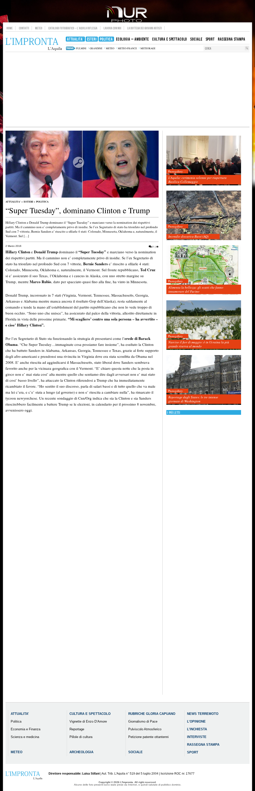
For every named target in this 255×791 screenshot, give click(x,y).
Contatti (24, 28)
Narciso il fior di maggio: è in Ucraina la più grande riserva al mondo (198, 344)
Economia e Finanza (25, 729)
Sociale (135, 752)
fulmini (81, 48)
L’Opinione (196, 721)
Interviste (196, 737)
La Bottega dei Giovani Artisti (144, 28)
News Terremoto (202, 714)
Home (9, 28)
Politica (42, 201)
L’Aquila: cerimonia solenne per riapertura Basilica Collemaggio (197, 180)
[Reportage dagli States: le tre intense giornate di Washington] (203, 380)
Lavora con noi (112, 28)
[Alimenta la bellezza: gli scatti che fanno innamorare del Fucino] (203, 270)
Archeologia (81, 752)
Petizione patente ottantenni (148, 737)
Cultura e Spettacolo (90, 714)
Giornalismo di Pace (142, 721)
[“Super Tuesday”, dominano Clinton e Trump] (82, 196)
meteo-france (127, 48)
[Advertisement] (127, 89)
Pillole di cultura (80, 737)
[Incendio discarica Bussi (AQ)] (203, 216)
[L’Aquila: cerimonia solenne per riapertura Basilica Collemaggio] (203, 161)
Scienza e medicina (25, 737)
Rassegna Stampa (203, 744)
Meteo (38, 28)
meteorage (147, 48)
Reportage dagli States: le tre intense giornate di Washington (193, 399)
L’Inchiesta (197, 729)
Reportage (76, 729)
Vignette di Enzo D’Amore (88, 721)
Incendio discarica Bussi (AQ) (188, 236)
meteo (110, 48)
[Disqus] (82, 504)
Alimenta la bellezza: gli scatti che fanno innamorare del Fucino (195, 289)
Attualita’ (20, 714)
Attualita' (13, 201)
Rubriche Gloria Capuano (151, 714)
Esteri (28, 201)
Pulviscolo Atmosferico (144, 729)
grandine (96, 48)
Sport (192, 752)
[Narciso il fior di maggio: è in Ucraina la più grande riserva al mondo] (203, 325)
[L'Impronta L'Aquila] (33, 44)
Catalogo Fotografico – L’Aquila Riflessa (72, 28)
